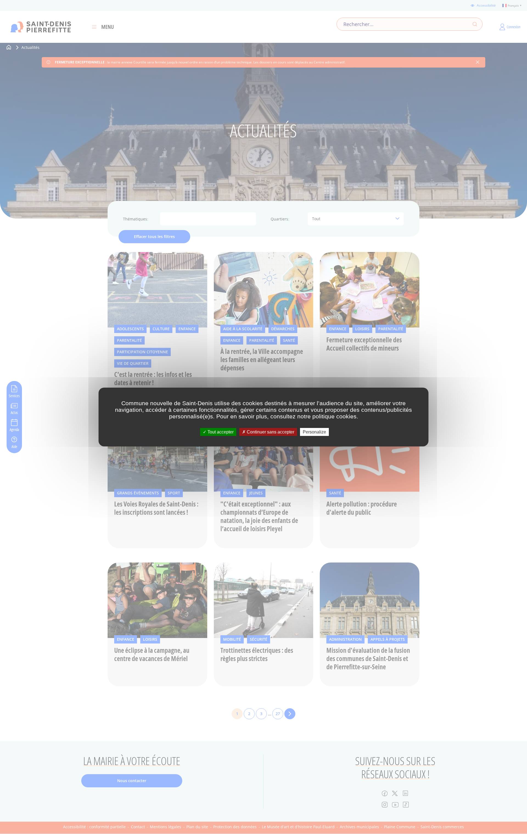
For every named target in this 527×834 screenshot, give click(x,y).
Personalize (314, 432)
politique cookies (334, 416)
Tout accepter (220, 432)
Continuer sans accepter (270, 432)
